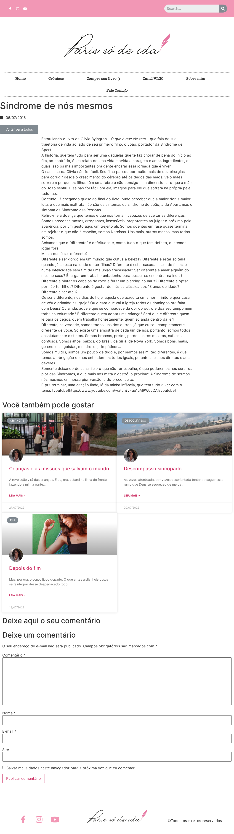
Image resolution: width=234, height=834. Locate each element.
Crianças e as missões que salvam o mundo (59, 468)
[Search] (223, 9)
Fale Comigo (117, 90)
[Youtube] (25, 8)
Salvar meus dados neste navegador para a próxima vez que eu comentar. (70, 768)
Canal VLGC (153, 78)
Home (20, 78)
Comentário (14, 655)
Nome (9, 713)
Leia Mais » (17, 495)
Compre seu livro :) (103, 78)
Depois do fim (25, 568)
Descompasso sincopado (153, 468)
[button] (19, 129)
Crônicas (56, 78)
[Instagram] (17, 8)
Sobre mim (195, 78)
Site (5, 750)
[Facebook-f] (10, 8)
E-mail (9, 731)
